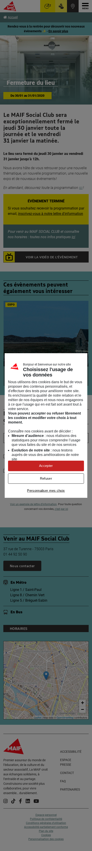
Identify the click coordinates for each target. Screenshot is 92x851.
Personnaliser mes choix (46, 490)
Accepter (46, 466)
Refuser (46, 478)
